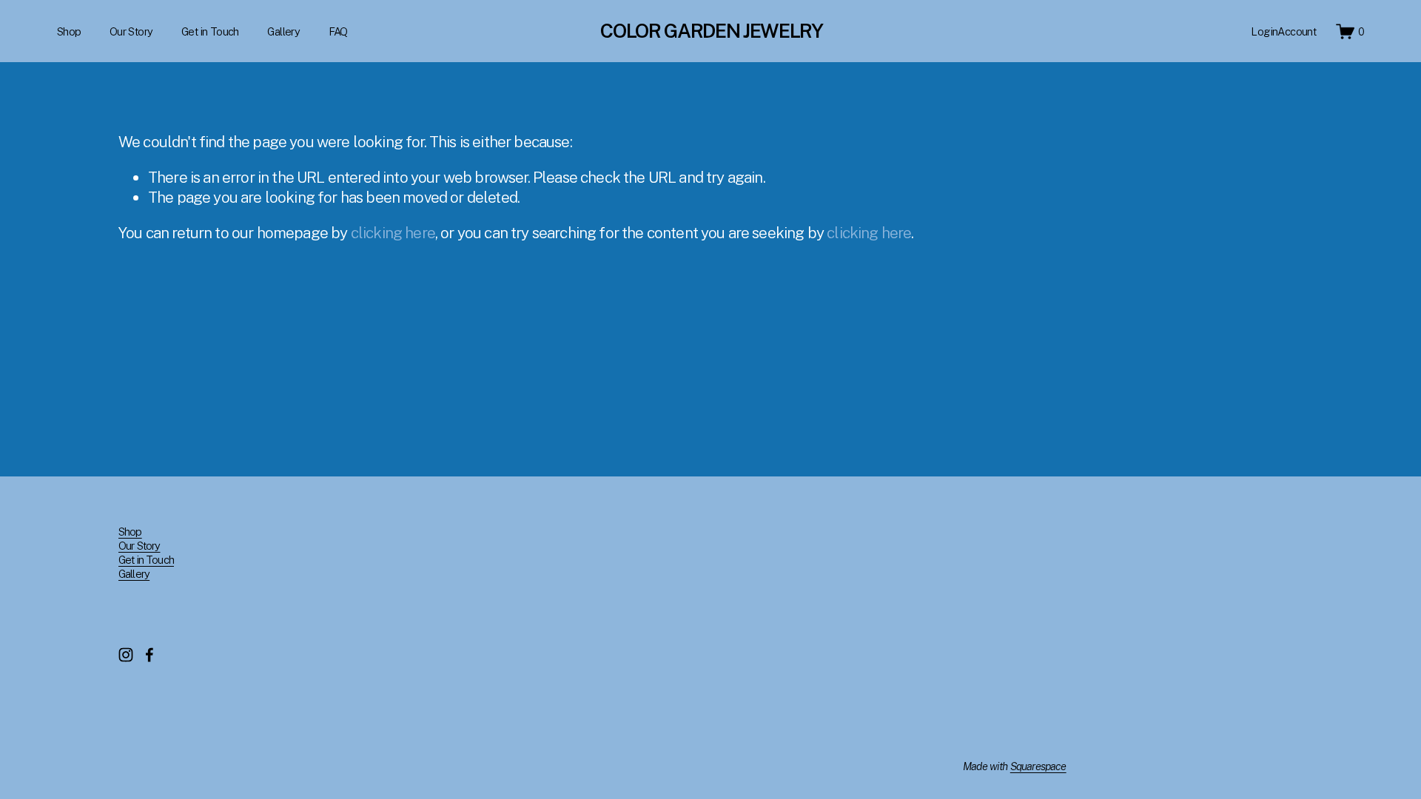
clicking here (393, 232)
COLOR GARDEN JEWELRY (711, 30)
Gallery (283, 31)
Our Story (131, 31)
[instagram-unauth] (125, 654)
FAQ (338, 31)
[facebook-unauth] (149, 654)
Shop (69, 31)
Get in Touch (210, 31)
